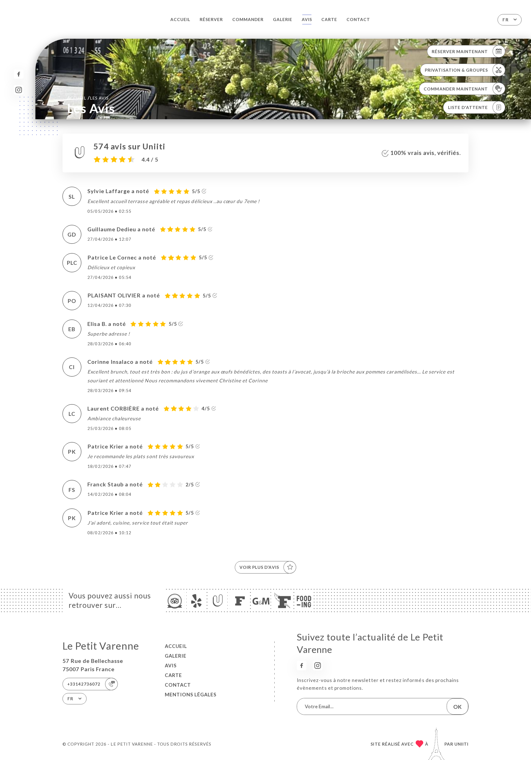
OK (457, 706)
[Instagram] (19, 90)
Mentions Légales (191, 694)
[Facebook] (19, 74)
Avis (307, 19)
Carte (329, 19)
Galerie (282, 19)
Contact (358, 19)
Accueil (180, 19)
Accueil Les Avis (88, 98)
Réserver (211, 19)
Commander (248, 19)
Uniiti (461, 743)
